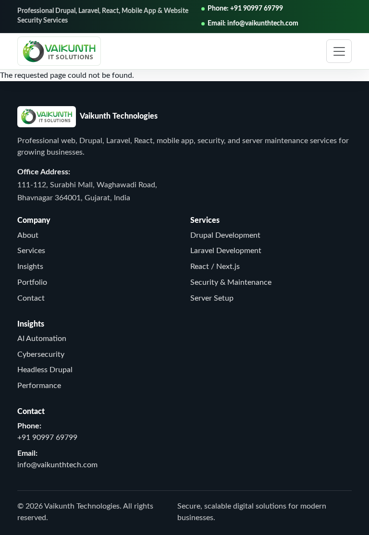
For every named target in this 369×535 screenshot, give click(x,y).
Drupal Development (225, 235)
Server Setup (212, 298)
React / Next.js (215, 266)
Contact (31, 298)
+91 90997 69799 (47, 437)
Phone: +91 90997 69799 (245, 8)
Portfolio (32, 282)
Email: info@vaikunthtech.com (253, 23)
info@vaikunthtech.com (57, 465)
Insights (30, 266)
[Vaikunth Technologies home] (59, 50)
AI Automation (41, 338)
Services (31, 251)
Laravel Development (225, 251)
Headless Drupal (45, 370)
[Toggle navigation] (339, 51)
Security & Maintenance (230, 282)
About (27, 235)
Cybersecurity (40, 354)
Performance (39, 385)
